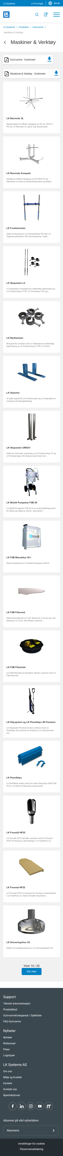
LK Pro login (37, 3)
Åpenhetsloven (11, 1095)
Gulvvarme (37, 27)
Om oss (7, 1071)
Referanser (9, 1043)
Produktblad (10, 1009)
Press (6, 1049)
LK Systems (9, 27)
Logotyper (9, 1055)
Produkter (24, 27)
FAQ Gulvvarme (12, 1021)
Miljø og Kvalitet (12, 1077)
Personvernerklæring (31, 1149)
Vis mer (32, 971)
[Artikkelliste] (46, 14)
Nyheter (7, 1037)
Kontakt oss (10, 1089)
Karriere (7, 1083)
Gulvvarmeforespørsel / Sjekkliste (22, 1015)
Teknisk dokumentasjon (16, 1003)
